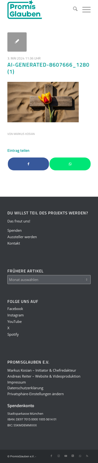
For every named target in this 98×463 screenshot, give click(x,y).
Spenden (14, 230)
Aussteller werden (22, 236)
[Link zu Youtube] (65, 455)
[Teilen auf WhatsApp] (70, 164)
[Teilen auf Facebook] (28, 164)
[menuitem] (73, 9)
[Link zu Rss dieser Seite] (87, 455)
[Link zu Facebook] (51, 455)
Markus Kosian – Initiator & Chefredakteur (41, 370)
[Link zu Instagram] (58, 455)
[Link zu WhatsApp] (79, 455)
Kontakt (13, 243)
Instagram (15, 315)
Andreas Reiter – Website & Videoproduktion (43, 376)
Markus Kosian (24, 134)
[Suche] (73, 9)
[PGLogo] (40, 9)
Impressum (16, 382)
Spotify (13, 334)
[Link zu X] (72, 455)
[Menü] (84, 9)
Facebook (15, 308)
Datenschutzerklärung (25, 387)
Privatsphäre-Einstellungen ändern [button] (35, 393)
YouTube (14, 321)
